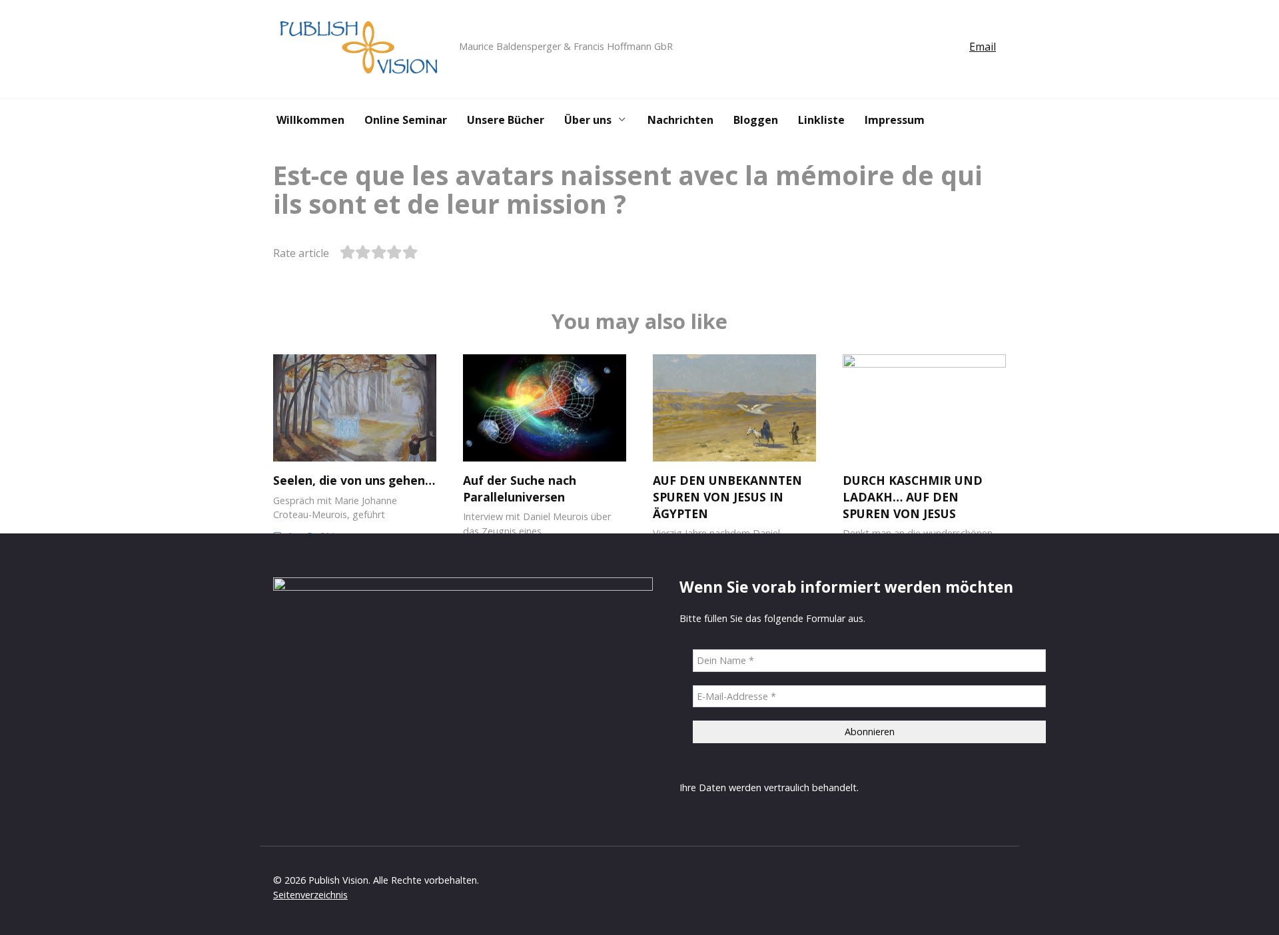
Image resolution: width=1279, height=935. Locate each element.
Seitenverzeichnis (310, 894)
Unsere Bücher (505, 120)
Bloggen (755, 120)
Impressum (895, 120)
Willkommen (310, 120)
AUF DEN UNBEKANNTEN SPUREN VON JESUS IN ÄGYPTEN (727, 496)
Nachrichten (680, 120)
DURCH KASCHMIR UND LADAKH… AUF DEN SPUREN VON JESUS (913, 496)
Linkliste (821, 120)
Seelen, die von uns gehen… (354, 480)
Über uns (588, 120)
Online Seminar (405, 120)
